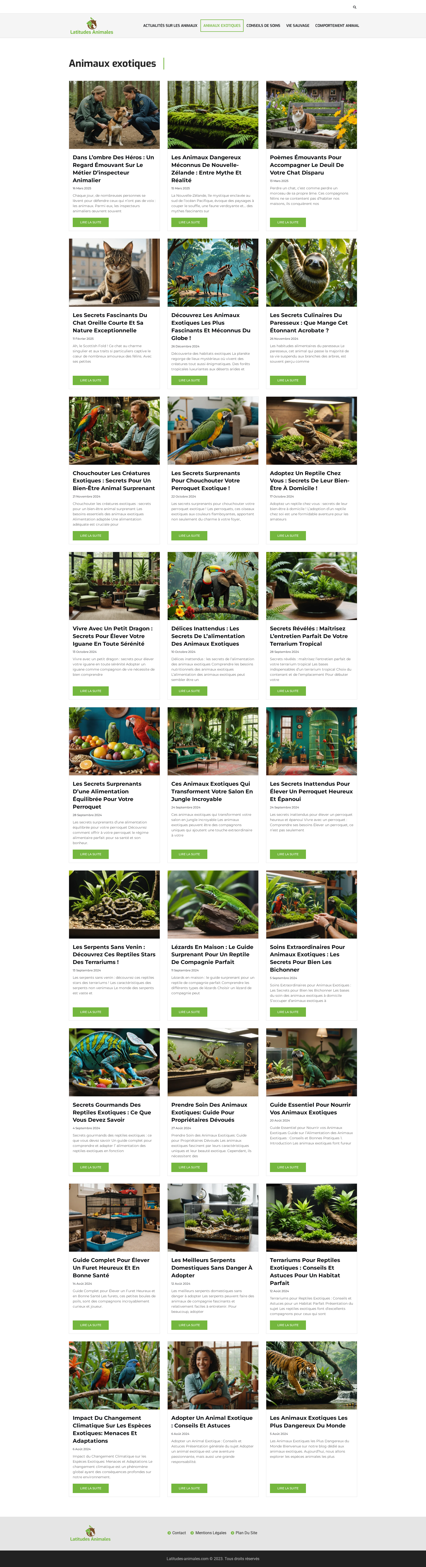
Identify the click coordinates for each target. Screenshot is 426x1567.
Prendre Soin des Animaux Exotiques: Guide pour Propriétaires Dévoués (209, 1112)
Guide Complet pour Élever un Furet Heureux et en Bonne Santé (111, 1268)
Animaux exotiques (222, 25)
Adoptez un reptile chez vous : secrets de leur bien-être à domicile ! (309, 481)
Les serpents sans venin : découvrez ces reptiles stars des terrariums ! (114, 955)
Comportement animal (337, 25)
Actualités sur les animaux (170, 25)
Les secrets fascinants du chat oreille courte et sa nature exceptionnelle (110, 323)
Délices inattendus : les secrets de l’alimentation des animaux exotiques (208, 636)
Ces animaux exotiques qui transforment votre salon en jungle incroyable (212, 791)
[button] (354, 7)
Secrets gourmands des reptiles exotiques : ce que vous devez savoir (112, 1112)
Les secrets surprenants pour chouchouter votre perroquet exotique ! (205, 481)
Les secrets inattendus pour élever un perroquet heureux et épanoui (311, 791)
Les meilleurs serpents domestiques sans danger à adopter (211, 1268)
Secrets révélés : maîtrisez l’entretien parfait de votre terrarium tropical (309, 636)
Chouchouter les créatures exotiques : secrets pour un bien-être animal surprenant (114, 481)
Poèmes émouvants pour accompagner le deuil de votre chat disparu (307, 165)
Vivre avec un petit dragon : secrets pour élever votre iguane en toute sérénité (113, 636)
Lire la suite (90, 222)
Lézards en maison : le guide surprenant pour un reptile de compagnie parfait (212, 955)
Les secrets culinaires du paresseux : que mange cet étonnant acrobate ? (309, 323)
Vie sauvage (297, 25)
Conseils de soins (263, 25)
